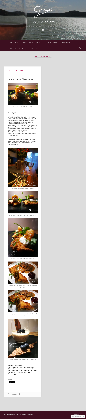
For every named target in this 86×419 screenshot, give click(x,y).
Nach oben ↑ (77, 414)
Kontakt (10, 48)
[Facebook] (43, 30)
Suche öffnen (80, 48)
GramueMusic (52, 42)
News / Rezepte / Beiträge (32, 42)
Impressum (22, 48)
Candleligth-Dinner (15, 70)
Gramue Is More (43, 22)
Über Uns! (66, 42)
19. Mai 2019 (13, 394)
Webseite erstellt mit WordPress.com (18, 414)
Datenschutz (36, 48)
